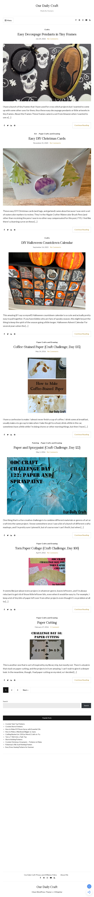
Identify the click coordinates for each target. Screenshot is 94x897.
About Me (64, 875)
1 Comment (54, 627)
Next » (25, 690)
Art (35, 134)
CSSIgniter (58, 892)
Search (5, 701)
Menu (9, 20)
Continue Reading (81, 125)
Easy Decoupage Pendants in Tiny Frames (47, 34)
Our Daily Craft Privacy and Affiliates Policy (40, 875)
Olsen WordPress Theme (41, 892)
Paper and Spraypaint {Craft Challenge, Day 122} (47, 448)
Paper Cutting (47, 622)
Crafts (47, 29)
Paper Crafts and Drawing (49, 134)
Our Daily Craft (47, 6)
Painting (35, 443)
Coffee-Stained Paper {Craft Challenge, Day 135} (47, 347)
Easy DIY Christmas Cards (47, 138)
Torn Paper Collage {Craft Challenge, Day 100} (47, 548)
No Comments (52, 39)
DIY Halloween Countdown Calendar (47, 243)
